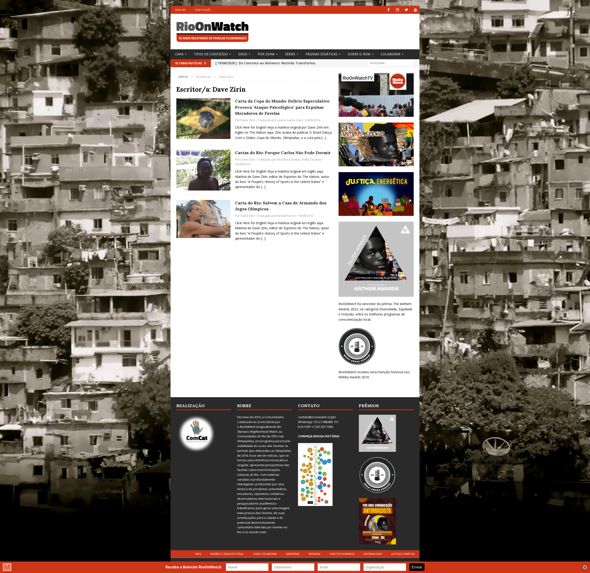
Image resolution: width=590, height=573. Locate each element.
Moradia (314, 553)
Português (202, 10)
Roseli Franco (286, 216)
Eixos (242, 54)
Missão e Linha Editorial (227, 553)
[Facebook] (388, 10)
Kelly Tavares (311, 159)
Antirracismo (373, 553)
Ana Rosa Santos (289, 159)
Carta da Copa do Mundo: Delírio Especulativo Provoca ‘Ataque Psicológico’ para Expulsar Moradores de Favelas (282, 107)
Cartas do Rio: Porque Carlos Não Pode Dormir (283, 152)
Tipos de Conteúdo (211, 54)
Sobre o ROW (359, 54)
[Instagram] (397, 10)
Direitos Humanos (342, 553)
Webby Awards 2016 (354, 377)
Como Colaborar (265, 553)
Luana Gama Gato (290, 120)
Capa (179, 54)
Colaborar (390, 54)
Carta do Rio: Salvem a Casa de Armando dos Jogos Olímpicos (280, 206)
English (180, 10)
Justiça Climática (403, 553)
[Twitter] (406, 10)
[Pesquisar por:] (391, 63)
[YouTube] (415, 10)
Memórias (292, 553)
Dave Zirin (248, 120)
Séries (290, 54)
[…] (324, 137)
